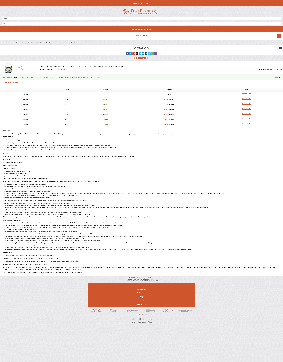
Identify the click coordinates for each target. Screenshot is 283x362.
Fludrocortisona (72, 77)
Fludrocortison (62, 77)
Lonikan (97, 77)
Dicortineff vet (41, 77)
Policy (141, 301)
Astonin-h (27, 77)
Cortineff (33, 77)
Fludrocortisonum (83, 77)
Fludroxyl (92, 77)
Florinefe (54, 77)
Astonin (21, 77)
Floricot (48, 77)
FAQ (141, 297)
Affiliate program (141, 314)
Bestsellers (141, 289)
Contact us (141, 304)
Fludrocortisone (59, 69)
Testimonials (141, 293)
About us (141, 285)
